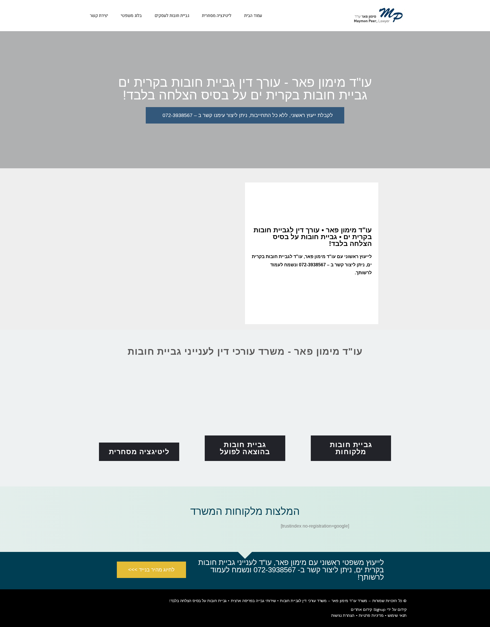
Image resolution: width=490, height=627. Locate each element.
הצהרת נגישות (342, 615)
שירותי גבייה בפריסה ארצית (253, 600)
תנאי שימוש (397, 615)
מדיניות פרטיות (371, 615)
